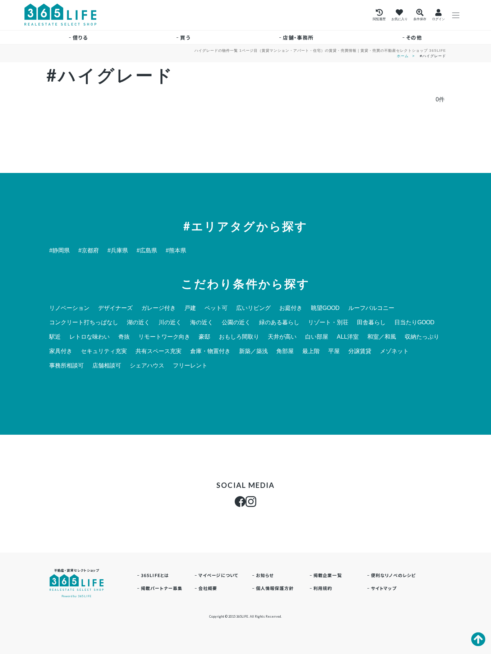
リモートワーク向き (164, 337)
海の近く (201, 322)
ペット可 (216, 308)
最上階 (311, 351)
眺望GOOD (325, 308)
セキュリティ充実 (104, 351)
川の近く (170, 322)
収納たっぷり (422, 337)
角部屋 (285, 351)
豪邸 (204, 337)
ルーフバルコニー (371, 308)
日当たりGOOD (414, 322)
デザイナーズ (115, 308)
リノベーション (69, 308)
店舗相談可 (106, 366)
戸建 (190, 308)
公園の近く (236, 322)
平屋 (334, 351)
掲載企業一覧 (327, 575)
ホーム (403, 56)
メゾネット (394, 351)
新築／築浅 (253, 351)
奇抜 (124, 337)
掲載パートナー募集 (162, 588)
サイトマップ (383, 588)
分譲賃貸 (359, 351)
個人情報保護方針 (275, 588)
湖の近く (138, 322)
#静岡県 (59, 250)
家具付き (60, 351)
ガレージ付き (158, 308)
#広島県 (147, 250)
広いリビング (253, 308)
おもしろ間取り (239, 337)
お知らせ (265, 575)
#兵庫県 (117, 250)
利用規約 (322, 588)
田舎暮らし (371, 322)
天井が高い (282, 337)
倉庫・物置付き (210, 351)
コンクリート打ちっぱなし (83, 322)
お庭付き (290, 308)
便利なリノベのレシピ (393, 575)
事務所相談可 (66, 366)
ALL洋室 (348, 337)
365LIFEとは (155, 575)
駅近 (55, 337)
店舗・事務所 (298, 37)
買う (185, 37)
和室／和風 (381, 337)
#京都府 (88, 250)
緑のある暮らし (279, 322)
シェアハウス (147, 366)
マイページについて (218, 575)
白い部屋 (316, 337)
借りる (80, 37)
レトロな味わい (89, 337)
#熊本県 (176, 250)
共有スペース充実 (159, 351)
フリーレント (190, 366)
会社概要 (207, 588)
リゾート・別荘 (328, 322)
